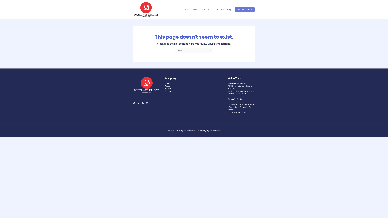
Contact (215, 9)
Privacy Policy (226, 9)
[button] (208, 9)
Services (204, 9)
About (195, 9)
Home (187, 9)
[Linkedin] (147, 103)
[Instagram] (143, 103)
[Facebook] (134, 103)
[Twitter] (138, 103)
